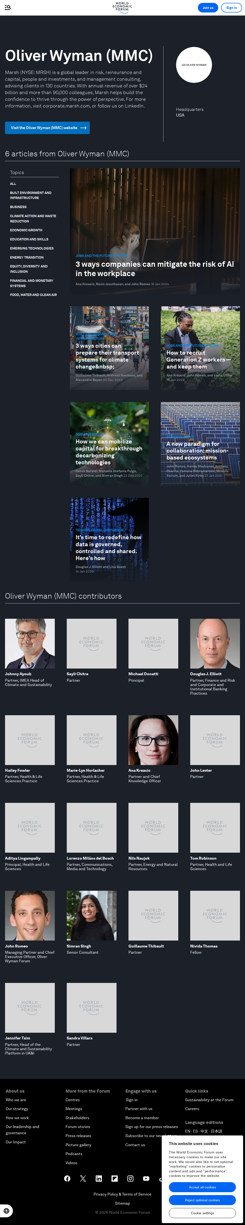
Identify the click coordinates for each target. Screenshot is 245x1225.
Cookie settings (202, 1213)
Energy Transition (27, 257)
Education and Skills (29, 239)
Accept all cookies (202, 1187)
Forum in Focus (24, 304)
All (13, 184)
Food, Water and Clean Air (33, 295)
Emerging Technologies (32, 248)
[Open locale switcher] (6, 1211)
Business (18, 207)
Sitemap (122, 1203)
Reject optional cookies (202, 1200)
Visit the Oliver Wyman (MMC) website (44, 127)
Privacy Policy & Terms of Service (122, 1194)
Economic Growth (26, 230)
